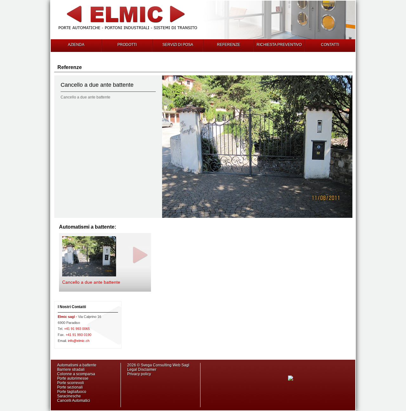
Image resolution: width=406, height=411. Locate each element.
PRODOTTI (127, 44)
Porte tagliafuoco (71, 391)
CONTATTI (330, 44)
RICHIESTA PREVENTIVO (279, 44)
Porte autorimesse (72, 378)
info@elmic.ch (73, 341)
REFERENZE (228, 44)
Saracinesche (69, 396)
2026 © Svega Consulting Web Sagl (158, 365)
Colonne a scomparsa (76, 374)
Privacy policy (139, 374)
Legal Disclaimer (141, 369)
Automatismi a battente (76, 365)
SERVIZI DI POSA (177, 44)
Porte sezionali (70, 387)
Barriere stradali (71, 369)
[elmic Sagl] (128, 31)
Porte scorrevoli (70, 383)
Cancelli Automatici (73, 400)
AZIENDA (76, 44)
